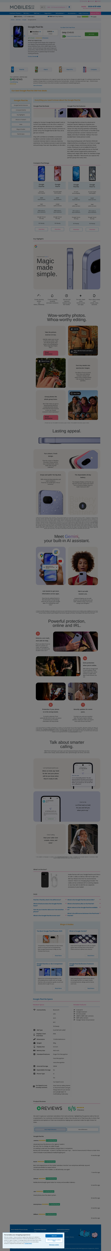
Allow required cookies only (54, 1240)
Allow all (54, 1236)
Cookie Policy (28, 1243)
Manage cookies (54, 1245)
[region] (33, 1240)
